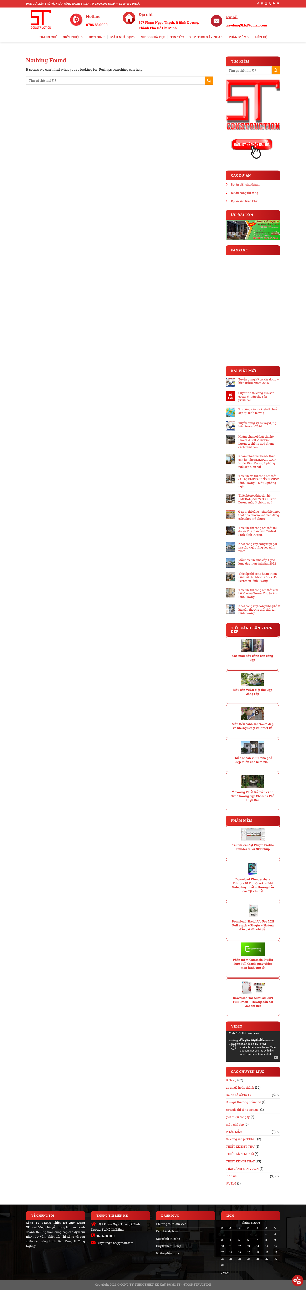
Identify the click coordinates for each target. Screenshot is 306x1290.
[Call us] (270, 3)
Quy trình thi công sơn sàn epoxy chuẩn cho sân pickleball (256, 396)
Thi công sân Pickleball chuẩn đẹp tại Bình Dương (258, 411)
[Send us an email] (266, 3)
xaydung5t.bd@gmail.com (115, 1243)
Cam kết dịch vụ (167, 1231)
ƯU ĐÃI (231, 1183)
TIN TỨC (177, 37)
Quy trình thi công (168, 1246)
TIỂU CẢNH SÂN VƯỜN (242, 1169)
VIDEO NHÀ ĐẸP (153, 37)
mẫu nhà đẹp (235, 1124)
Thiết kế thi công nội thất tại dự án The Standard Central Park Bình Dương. (257, 531)
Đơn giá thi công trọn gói (242, 1110)
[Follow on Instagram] (262, 3)
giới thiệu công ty (238, 1117)
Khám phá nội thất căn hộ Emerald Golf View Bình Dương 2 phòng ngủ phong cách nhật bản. (256, 442)
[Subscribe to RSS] (274, 3)
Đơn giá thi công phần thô (243, 1102)
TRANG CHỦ (48, 37)
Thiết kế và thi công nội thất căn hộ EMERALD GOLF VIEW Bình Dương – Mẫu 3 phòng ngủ (258, 481)
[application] (253, 1046)
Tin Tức (231, 1176)
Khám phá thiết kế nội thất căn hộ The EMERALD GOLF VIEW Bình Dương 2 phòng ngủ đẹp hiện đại (257, 461)
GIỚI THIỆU (72, 37)
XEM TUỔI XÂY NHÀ (205, 37)
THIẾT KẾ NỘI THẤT (240, 1161)
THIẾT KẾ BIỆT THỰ (240, 1146)
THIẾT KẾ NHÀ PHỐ (240, 1154)
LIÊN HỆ (261, 37)
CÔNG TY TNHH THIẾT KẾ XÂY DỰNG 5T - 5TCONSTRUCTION (165, 1284)
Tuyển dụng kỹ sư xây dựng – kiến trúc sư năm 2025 (258, 381)
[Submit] (209, 81)
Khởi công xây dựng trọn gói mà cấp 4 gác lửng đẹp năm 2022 (257, 547)
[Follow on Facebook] (258, 3)
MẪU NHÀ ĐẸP (121, 37)
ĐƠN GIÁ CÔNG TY (239, 1095)
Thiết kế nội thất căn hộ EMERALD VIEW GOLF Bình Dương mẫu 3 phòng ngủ (257, 499)
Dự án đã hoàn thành (245, 184)
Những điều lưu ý (168, 1253)
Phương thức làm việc (171, 1224)
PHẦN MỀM (238, 37)
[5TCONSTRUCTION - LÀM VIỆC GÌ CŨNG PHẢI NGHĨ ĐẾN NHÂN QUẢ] (45, 20)
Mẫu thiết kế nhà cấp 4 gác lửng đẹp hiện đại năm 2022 (257, 561)
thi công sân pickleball (241, 1139)
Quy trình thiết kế (168, 1239)
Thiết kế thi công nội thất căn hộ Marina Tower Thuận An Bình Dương (258, 593)
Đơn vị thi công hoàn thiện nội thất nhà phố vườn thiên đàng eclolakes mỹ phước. (259, 515)
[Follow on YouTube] (278, 3)
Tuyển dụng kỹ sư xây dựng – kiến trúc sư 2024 (258, 424)
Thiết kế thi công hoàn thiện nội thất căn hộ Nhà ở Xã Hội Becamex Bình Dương (257, 577)
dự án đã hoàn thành (240, 1087)
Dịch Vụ (231, 1080)
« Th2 (225, 1273)
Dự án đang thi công (244, 193)
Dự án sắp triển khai (244, 201)
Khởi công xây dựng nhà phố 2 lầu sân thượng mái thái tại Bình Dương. (259, 609)
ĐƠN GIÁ (95, 37)
